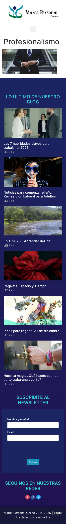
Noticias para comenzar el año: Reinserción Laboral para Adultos (30, 194)
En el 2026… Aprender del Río (27, 241)
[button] (33, 29)
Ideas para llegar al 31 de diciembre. (32, 331)
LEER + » (9, 152)
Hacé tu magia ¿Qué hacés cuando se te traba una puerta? (31, 378)
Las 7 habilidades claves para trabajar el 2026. (27, 146)
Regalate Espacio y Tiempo (25, 286)
